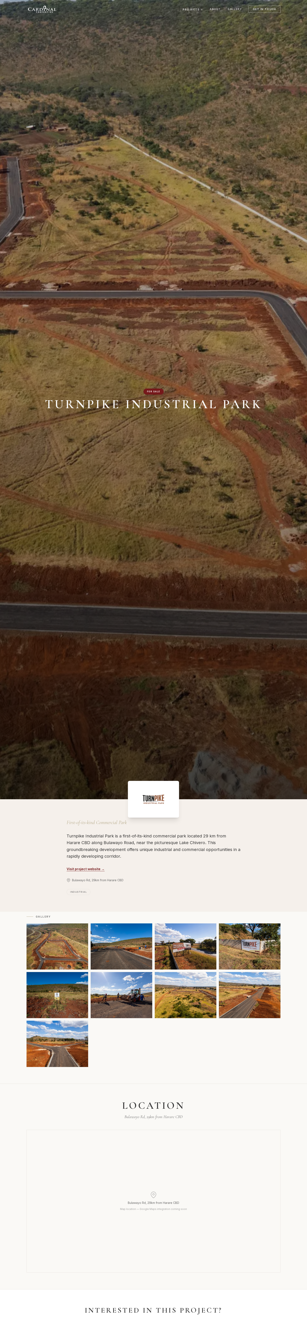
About (215, 9)
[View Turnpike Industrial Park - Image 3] (185, 946)
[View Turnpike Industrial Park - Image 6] (121, 995)
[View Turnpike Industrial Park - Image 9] (57, 1044)
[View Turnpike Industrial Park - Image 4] (249, 946)
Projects (191, 9)
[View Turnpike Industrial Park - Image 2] (121, 946)
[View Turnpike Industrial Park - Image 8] (249, 995)
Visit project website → (86, 869)
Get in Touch (264, 9)
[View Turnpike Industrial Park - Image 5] (57, 995)
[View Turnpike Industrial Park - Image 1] (57, 946)
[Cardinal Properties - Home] (42, 9)
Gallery (235, 9)
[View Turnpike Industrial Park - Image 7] (185, 995)
